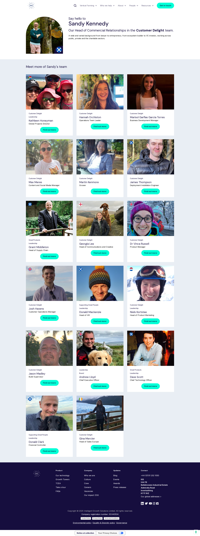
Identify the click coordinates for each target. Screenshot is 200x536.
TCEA (58, 483)
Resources (146, 5)
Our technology (62, 475)
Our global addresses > (151, 496)
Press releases (119, 487)
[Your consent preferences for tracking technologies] (196, 532)
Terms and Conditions (111, 518)
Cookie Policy (86, 518)
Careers (87, 487)
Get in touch (165, 5)
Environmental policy (82, 523)
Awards (116, 483)
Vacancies (88, 491)
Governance (121, 523)
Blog (115, 475)
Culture (87, 479)
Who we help (106, 5)
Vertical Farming (87, 5)
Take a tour (61, 487)
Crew (86, 483)
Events (116, 479)
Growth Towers (62, 479)
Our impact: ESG (91, 495)
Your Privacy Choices (107, 533)
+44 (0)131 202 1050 (150, 475)
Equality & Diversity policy (104, 523)
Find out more (49, 130)
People (132, 5)
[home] (31, 5)
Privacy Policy (97, 518)
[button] (88, 5)
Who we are (89, 475)
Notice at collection (85, 533)
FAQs (58, 491)
